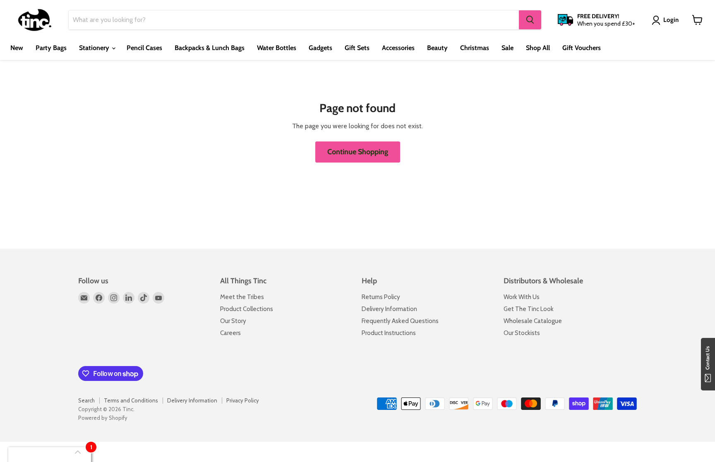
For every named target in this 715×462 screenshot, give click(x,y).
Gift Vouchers (581, 48)
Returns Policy (381, 297)
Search (86, 400)
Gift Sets (357, 48)
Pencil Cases (144, 48)
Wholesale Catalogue (533, 321)
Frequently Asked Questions (400, 321)
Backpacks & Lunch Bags (210, 48)
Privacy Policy (242, 400)
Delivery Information (389, 309)
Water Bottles (276, 48)
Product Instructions (389, 333)
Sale (507, 48)
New (16, 48)
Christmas (474, 48)
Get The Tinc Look (529, 309)
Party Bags (51, 48)
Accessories (398, 48)
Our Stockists (522, 333)
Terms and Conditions (131, 400)
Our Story (233, 321)
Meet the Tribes (242, 297)
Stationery (95, 48)
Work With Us (522, 297)
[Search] (530, 19)
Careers (230, 333)
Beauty (437, 48)
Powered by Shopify (102, 417)
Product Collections (246, 309)
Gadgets (320, 48)
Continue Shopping (357, 151)
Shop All (538, 48)
